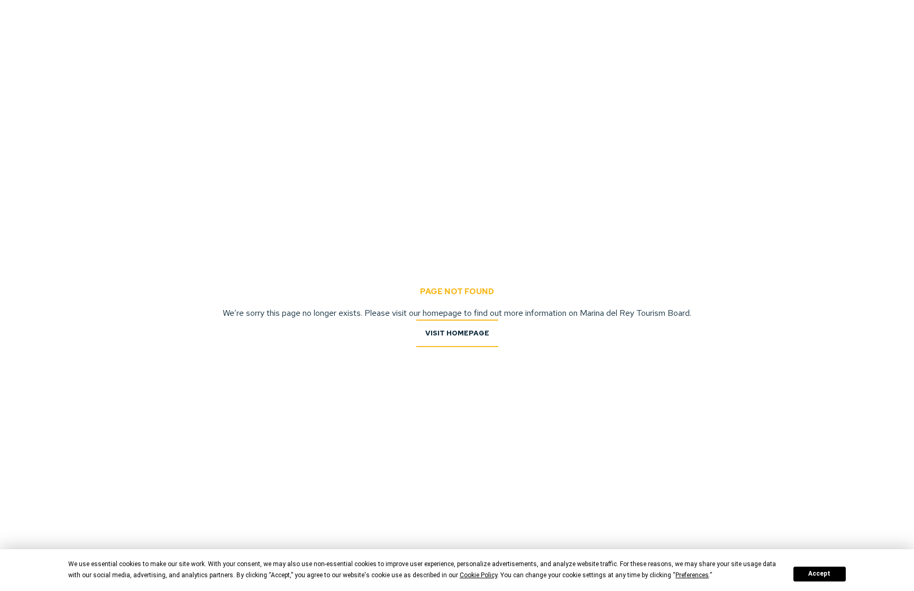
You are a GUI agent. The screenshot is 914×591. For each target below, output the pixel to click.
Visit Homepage (457, 333)
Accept (819, 573)
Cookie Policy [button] (478, 575)
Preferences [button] (692, 575)
